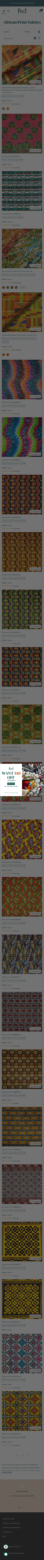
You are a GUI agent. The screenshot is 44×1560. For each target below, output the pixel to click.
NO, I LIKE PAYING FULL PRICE (11, 786)
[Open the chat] (6, 1554)
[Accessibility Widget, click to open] (6, 1546)
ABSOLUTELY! (11, 784)
